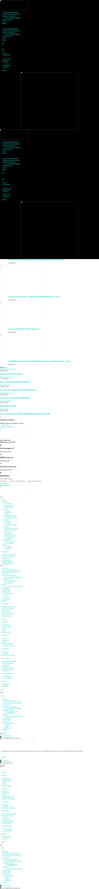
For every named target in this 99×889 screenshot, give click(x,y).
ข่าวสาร (4, 21)
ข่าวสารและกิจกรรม (7, 539)
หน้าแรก (4, 500)
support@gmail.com (5, 761)
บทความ (7, 597)
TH (3, 42)
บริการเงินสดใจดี (9, 582)
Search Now (2, 765)
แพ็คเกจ (7, 514)
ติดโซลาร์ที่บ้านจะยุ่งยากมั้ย (8, 406)
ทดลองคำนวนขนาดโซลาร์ (9, 16)
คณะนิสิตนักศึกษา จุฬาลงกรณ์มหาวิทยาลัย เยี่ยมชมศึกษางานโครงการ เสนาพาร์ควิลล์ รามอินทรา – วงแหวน (39, 361)
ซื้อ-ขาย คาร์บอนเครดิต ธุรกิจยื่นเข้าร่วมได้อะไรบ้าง (15, 382)
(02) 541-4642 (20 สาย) (5, 735)
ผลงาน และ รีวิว (6, 591)
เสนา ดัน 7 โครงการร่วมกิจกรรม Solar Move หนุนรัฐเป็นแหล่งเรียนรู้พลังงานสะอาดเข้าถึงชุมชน (35, 259)
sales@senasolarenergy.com (7, 736)
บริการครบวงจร (6, 588)
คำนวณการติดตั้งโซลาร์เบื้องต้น (13, 18)
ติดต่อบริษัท (7, 548)
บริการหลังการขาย (9, 537)
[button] (49, 26)
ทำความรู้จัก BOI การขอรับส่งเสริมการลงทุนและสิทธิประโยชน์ (18, 390)
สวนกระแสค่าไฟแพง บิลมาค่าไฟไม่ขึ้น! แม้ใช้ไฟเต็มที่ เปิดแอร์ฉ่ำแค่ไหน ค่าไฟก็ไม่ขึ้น (25, 414)
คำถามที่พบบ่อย (8, 546)
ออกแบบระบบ (8, 532)
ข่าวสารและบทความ (7, 593)
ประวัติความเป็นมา (9, 505)
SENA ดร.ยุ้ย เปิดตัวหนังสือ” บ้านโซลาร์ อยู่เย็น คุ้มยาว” (24, 329)
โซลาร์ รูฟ (4, 509)
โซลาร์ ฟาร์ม (5, 519)
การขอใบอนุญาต (9, 534)
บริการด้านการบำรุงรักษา (11, 517)
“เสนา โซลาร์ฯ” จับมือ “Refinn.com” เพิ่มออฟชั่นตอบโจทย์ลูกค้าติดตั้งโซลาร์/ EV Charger (34, 296)
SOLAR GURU (5, 590)
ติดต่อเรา (4, 23)
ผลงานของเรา (8, 512)
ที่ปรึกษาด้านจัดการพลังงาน (11, 528)
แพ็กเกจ (4, 584)
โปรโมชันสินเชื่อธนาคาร (11, 581)
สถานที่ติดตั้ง (8, 522)
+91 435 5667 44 (5, 760)
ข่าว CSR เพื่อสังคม (9, 543)
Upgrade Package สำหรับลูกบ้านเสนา (13, 586)
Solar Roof (7, 510)
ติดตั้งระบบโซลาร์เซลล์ (10, 535)
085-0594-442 (4, 733)
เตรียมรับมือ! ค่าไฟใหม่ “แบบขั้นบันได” (11, 374)
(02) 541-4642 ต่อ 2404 (7, 885)
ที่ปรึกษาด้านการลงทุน (10, 530)
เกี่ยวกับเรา (5, 501)
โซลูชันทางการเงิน (7, 19)
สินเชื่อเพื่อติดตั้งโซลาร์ (10, 516)
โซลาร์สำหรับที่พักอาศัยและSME (10, 12)
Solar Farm (7, 521)
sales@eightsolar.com (5, 886)
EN (3, 44)
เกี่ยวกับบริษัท (8, 503)
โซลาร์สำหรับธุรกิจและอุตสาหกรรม (11, 14)
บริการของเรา (5, 526)
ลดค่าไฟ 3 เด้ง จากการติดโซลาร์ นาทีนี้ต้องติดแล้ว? (15, 398)
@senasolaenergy (4, 732)
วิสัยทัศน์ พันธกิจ (9, 507)
